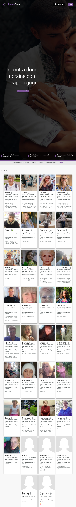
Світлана (26, 418)
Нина (24, 455)
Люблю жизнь (61, 241)
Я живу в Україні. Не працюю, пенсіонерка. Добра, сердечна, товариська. (45, 468)
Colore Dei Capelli (51, 162)
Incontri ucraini (17, 162)
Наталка (26, 380)
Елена (42, 305)
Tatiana (43, 193)
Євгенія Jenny (63, 268)
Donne (27, 162)
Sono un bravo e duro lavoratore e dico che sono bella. (63, 468)
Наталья (26, 343)
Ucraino (34, 162)
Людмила (44, 230)
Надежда (44, 418)
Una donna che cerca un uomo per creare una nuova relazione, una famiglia (28, 430)
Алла (24, 193)
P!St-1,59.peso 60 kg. (27, 391)
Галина (60, 455)
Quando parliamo (61, 316)
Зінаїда (8, 380)
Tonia (7, 193)
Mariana (25, 230)
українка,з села (44, 353)
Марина (60, 380)
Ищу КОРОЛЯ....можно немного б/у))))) (28, 279)
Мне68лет (59, 391)
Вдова (58, 429)
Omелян (8, 305)
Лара (42, 380)
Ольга (42, 343)
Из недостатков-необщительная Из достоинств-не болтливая (28, 468)
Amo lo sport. (25, 241)
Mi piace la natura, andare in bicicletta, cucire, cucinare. (29, 354)
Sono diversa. (8, 391)
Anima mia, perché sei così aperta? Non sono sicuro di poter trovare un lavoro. (46, 430)
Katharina (61, 193)
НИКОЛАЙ (62, 343)
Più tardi (7, 278)
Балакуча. (42, 391)
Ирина (25, 305)
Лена (7, 230)
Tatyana (43, 268)
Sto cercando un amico (45, 241)
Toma (59, 305)
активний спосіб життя (28, 316)
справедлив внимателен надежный (63, 354)
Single (41, 162)
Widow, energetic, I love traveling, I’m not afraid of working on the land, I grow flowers (11, 243)
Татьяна (61, 230)
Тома (7, 418)
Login (70, 4)
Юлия (7, 268)
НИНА (7, 343)
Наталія (43, 455)
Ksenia (25, 268)
